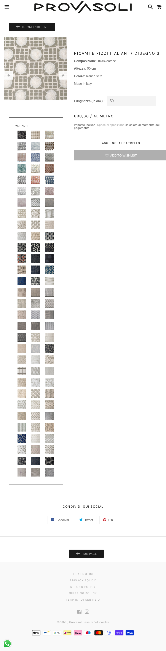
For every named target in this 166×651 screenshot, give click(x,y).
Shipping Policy (83, 593)
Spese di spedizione (110, 124)
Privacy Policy (83, 580)
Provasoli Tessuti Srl (83, 622)
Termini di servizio (83, 599)
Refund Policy (83, 587)
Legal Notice (83, 574)
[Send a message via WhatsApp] (7, 644)
